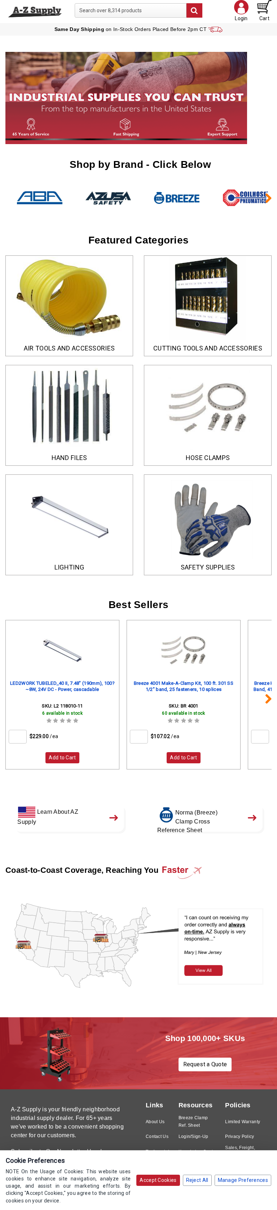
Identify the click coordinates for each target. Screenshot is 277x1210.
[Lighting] (69, 517)
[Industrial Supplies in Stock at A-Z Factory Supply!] (34, 11)
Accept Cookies (158, 1180)
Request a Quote (205, 1064)
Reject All (197, 1180)
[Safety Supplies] (207, 517)
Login (241, 18)
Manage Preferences (243, 1180)
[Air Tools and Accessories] (69, 298)
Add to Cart (62, 757)
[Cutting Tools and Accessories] (207, 298)
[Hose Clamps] (207, 407)
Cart (264, 18)
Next (264, 198)
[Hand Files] (69, 407)
